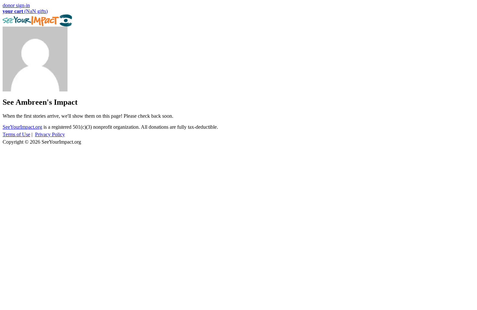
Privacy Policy (50, 134)
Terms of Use (16, 134)
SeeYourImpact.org (22, 127)
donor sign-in (16, 5)
